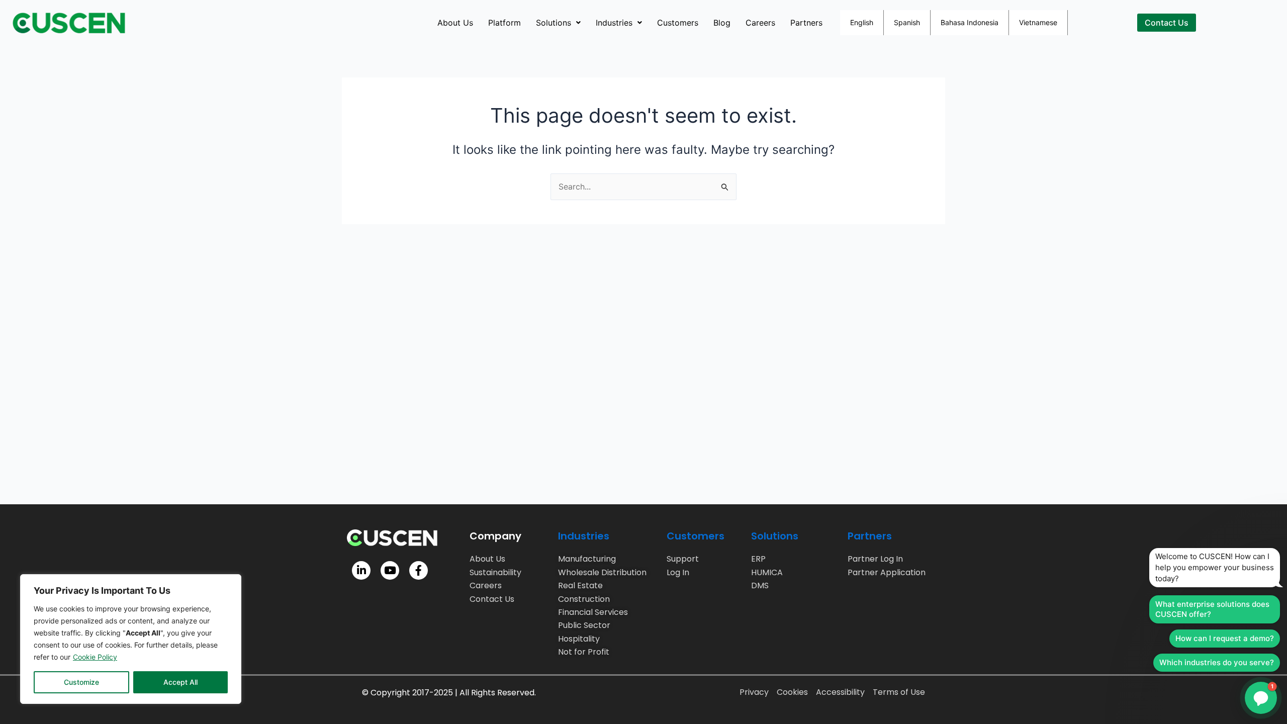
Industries (614, 23)
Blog (721, 23)
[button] (558, 22)
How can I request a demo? (1224, 638)
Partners (806, 23)
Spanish (907, 22)
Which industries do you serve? (1216, 662)
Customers (677, 23)
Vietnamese (1038, 22)
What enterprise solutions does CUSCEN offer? (1212, 609)
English (861, 22)
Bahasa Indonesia (969, 22)
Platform (504, 23)
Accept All (180, 682)
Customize (81, 682)
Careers (760, 23)
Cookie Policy (95, 657)
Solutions (553, 23)
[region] (130, 639)
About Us (455, 23)
